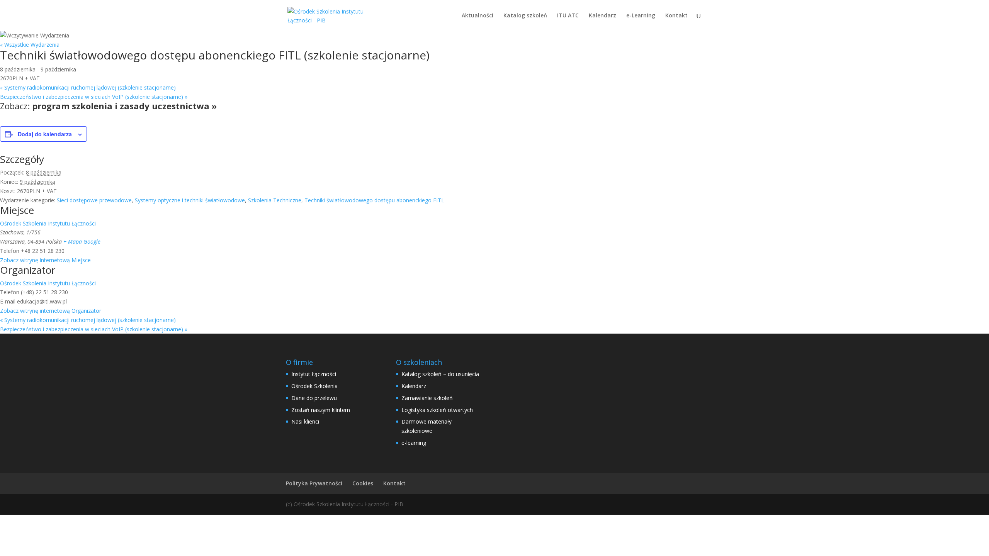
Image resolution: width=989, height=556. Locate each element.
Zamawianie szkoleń (427, 398)
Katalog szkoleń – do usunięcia (440, 374)
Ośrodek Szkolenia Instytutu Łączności (48, 223)
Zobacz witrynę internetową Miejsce (45, 260)
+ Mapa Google (81, 241)
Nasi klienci (305, 421)
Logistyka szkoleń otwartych (437, 410)
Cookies (362, 483)
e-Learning (640, 16)
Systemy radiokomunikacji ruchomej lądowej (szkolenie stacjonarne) (88, 87)
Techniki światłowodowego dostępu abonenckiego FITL (374, 200)
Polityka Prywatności (314, 483)
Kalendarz (602, 16)
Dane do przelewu (314, 398)
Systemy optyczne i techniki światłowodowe (190, 200)
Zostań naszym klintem (320, 410)
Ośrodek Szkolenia (314, 386)
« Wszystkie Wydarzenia (29, 44)
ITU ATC (568, 16)
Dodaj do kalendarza (45, 134)
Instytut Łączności (313, 374)
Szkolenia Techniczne (274, 200)
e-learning (413, 442)
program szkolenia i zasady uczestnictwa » (124, 106)
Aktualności (477, 16)
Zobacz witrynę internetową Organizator (50, 310)
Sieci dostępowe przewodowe (94, 200)
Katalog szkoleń (525, 16)
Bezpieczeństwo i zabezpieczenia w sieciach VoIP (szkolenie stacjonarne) (93, 96)
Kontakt (676, 16)
